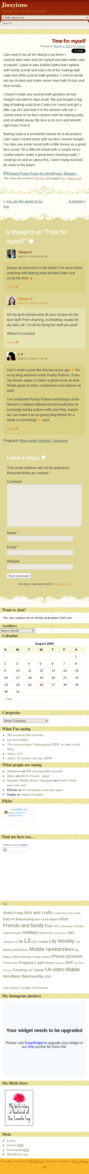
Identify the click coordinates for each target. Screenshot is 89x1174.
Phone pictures (67, 956)
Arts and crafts (38, 912)
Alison (11, 776)
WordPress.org (17, 1154)
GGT (57, 926)
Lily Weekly (62, 941)
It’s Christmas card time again (42, 790)
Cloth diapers (50, 919)
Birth (37, 919)
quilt (40, 963)
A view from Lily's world (66, 913)
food (64, 919)
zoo (48, 976)
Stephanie (14, 771)
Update (38, 970)
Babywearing (25, 919)
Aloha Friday (13, 913)
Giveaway (67, 926)
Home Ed (46, 933)
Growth (79, 926)
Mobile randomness (51, 949)
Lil (27, 940)
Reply (11, 287)
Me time (40, 178)
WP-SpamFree (62, 584)
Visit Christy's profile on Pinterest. (26, 988)
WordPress (36, 1161)
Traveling (20, 970)
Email (12, 547)
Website (13, 561)
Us (48, 969)
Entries (15, 1145)
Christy (81, 46)
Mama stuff (74, 178)
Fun (63, 178)
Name (12, 533)
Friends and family (23, 925)
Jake (71, 933)
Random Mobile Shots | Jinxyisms (30, 780)
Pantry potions (41, 956)
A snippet (77, 201)
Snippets (59, 963)
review (49, 963)
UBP (30, 970)
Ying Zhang (80, 1161)
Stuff (69, 962)
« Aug (8, 698)
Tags (4, 903)
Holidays (30, 932)
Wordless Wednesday (23, 976)
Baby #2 (9, 919)
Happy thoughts (32, 794)
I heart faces (59, 933)
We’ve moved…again (35, 776)
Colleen (23, 299)
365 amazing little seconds (25, 735)
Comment (14, 481)
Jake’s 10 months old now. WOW (29, 758)
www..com (19, 809)
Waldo (72, 969)
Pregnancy (27, 962)
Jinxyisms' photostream (17, 814)
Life (20, 941)
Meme (24, 950)
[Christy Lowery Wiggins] (16, 850)
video (58, 969)
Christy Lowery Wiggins (15, 845)
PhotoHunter (10, 963)
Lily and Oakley (17, 739)
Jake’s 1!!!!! (15, 753)
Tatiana (23, 252)
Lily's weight (39, 941)
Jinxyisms (14, 4)
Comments (18, 1150)
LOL (77, 941)
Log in (11, 1140)
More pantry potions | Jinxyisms (44, 440)
